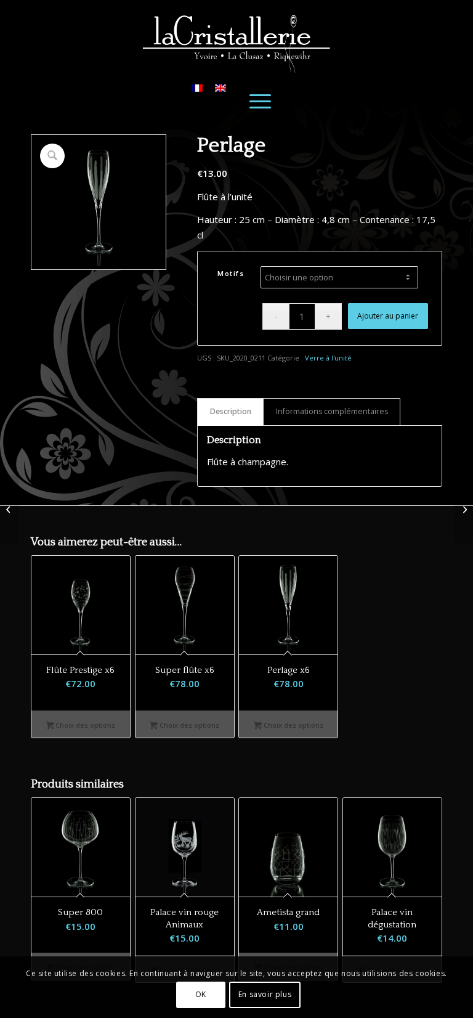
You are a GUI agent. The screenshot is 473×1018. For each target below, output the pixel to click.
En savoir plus (264, 994)
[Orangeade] (9, 509)
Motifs (230, 273)
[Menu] (260, 100)
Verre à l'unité (328, 357)
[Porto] (463, 509)
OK (200, 994)
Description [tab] (230, 411)
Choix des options (84, 725)
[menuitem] (260, 100)
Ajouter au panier (387, 316)
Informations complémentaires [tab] (332, 411)
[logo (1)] (236, 36)
